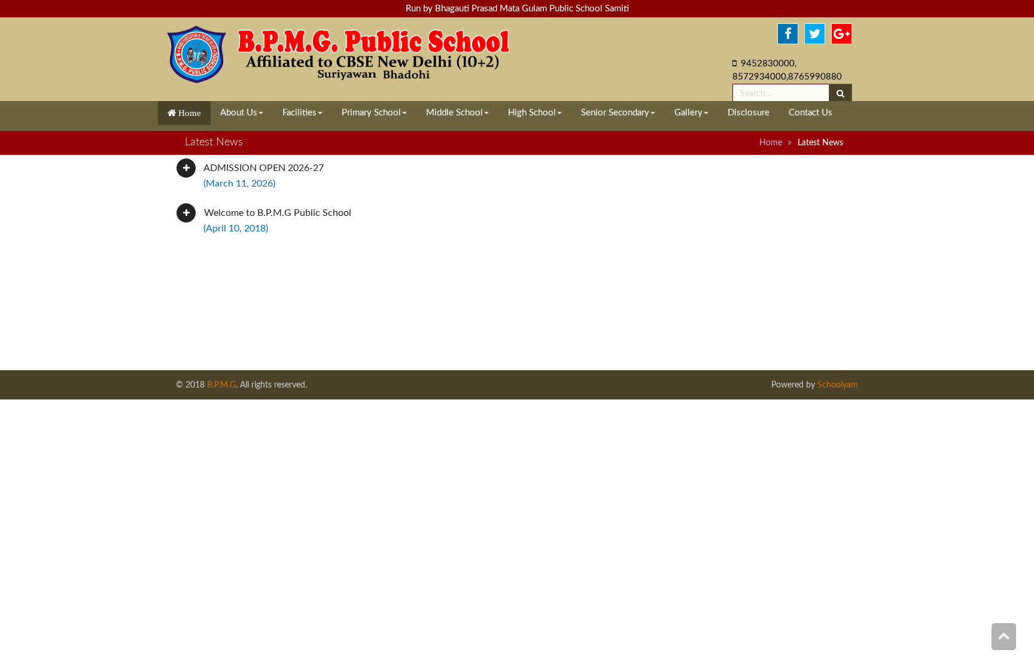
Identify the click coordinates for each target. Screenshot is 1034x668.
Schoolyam (836, 385)
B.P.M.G (221, 385)
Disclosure (749, 112)
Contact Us (810, 112)
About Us (238, 112)
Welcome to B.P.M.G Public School (276, 220)
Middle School (454, 112)
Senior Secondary (615, 112)
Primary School (371, 112)
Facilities (299, 112)
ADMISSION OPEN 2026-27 (263, 175)
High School (532, 112)
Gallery (688, 112)
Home (188, 112)
